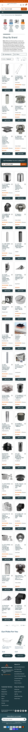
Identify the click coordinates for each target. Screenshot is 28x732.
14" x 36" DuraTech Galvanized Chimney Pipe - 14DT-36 (19, 547)
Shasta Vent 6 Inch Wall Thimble (5, 308)
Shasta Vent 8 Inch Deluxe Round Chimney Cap (19, 108)
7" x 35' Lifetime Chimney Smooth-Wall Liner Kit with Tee (6, 486)
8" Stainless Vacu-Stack (18, 215)
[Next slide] (24, 645)
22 (21, 60)
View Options (8, 498)
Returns (3, 696)
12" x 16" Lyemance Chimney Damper (17, 337)
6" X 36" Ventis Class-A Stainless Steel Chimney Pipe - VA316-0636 (6, 578)
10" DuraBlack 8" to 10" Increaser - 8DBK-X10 (19, 397)
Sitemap (3, 703)
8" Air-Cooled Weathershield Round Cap (5, 397)
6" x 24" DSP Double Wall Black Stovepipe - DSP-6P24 (19, 245)
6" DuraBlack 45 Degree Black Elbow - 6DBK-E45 (6, 216)
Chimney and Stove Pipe (9, 15)
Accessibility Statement (19, 673)
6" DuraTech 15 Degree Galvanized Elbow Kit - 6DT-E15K (6, 516)
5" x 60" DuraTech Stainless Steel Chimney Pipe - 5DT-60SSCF (6, 367)
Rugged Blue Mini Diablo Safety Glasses (6, 647)
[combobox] (11, 9)
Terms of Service (17, 682)
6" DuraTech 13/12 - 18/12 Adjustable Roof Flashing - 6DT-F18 (19, 277)
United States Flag (18, 696)
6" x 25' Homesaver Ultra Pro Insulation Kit (19, 366)
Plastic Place (17, 698)
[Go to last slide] (4, 645)
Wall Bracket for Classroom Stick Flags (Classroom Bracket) (19, 647)
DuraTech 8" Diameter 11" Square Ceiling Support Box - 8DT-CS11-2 (6, 456)
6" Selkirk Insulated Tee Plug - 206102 (18, 308)
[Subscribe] (24, 719)
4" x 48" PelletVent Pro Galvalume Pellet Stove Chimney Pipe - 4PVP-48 (6, 426)
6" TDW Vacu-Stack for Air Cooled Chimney (19, 138)
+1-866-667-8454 (7, 674)
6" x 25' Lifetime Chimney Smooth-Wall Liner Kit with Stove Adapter (6, 547)
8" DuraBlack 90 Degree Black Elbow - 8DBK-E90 (19, 515)
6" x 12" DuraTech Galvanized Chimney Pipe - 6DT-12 (19, 187)
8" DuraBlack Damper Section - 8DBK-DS (19, 425)
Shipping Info (4, 691)
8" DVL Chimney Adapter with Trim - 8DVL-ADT (19, 485)
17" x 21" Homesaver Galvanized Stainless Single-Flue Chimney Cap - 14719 (6, 140)
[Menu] (2, 5)
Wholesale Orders (18, 671)
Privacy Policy (17, 680)
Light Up (16, 694)
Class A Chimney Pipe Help (20, 676)
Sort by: (4, 59)
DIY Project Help (17, 669)
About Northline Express (19, 667)
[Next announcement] (26, 1)
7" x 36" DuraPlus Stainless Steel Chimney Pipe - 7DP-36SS (6, 79)
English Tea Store (18, 691)
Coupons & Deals (5, 700)
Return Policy (4, 694)
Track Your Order (4, 705)
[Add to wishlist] (23, 5)
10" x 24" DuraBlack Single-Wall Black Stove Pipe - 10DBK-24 (19, 456)
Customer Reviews (18, 678)
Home (2, 15)
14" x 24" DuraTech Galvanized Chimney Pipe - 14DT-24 (6, 109)
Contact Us (3, 689)
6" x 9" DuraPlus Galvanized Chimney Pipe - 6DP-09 (6, 186)
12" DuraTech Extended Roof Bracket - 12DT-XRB (19, 78)
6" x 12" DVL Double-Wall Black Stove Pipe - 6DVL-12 (6, 337)
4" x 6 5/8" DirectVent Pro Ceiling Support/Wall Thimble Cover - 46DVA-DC (6, 278)
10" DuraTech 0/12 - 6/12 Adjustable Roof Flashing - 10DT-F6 (6, 608)
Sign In (2, 698)
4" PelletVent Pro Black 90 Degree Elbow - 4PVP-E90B (19, 607)
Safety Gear (16, 689)
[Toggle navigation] (2, 12)
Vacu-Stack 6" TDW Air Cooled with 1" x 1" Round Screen (19, 577)
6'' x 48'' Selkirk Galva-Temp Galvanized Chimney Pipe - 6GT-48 (6, 246)
